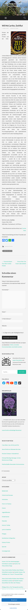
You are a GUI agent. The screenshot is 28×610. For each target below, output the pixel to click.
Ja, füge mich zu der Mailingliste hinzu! (13, 332)
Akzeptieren (14, 600)
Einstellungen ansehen (14, 604)
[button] (25, 591)
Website (4, 325)
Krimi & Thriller (6, 525)
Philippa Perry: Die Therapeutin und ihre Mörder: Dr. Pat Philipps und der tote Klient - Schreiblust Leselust (14, 589)
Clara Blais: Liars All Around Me (10, 445)
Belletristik (5, 491)
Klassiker (4, 521)
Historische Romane (7, 495)
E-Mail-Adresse (6, 318)
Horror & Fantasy (6, 503)
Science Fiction (9, 246)
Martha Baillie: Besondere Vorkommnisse (13, 464)
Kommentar (5, 289)
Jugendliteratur (6, 512)
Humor (4, 508)
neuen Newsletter (17, 360)
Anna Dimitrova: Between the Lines (11, 449)
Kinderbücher (5, 516)
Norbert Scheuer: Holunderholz (10, 453)
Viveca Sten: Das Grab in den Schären (20, 263)
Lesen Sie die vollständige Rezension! (11, 430)
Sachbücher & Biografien (8, 538)
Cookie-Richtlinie (13, 608)
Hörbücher (5, 499)
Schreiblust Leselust (14, 5)
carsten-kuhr (7, 251)
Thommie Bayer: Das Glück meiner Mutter (7, 263)
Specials (4, 546)
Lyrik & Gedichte (6, 529)
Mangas (4, 533)
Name (4, 312)
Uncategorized (6, 551)
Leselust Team (14, 28)
